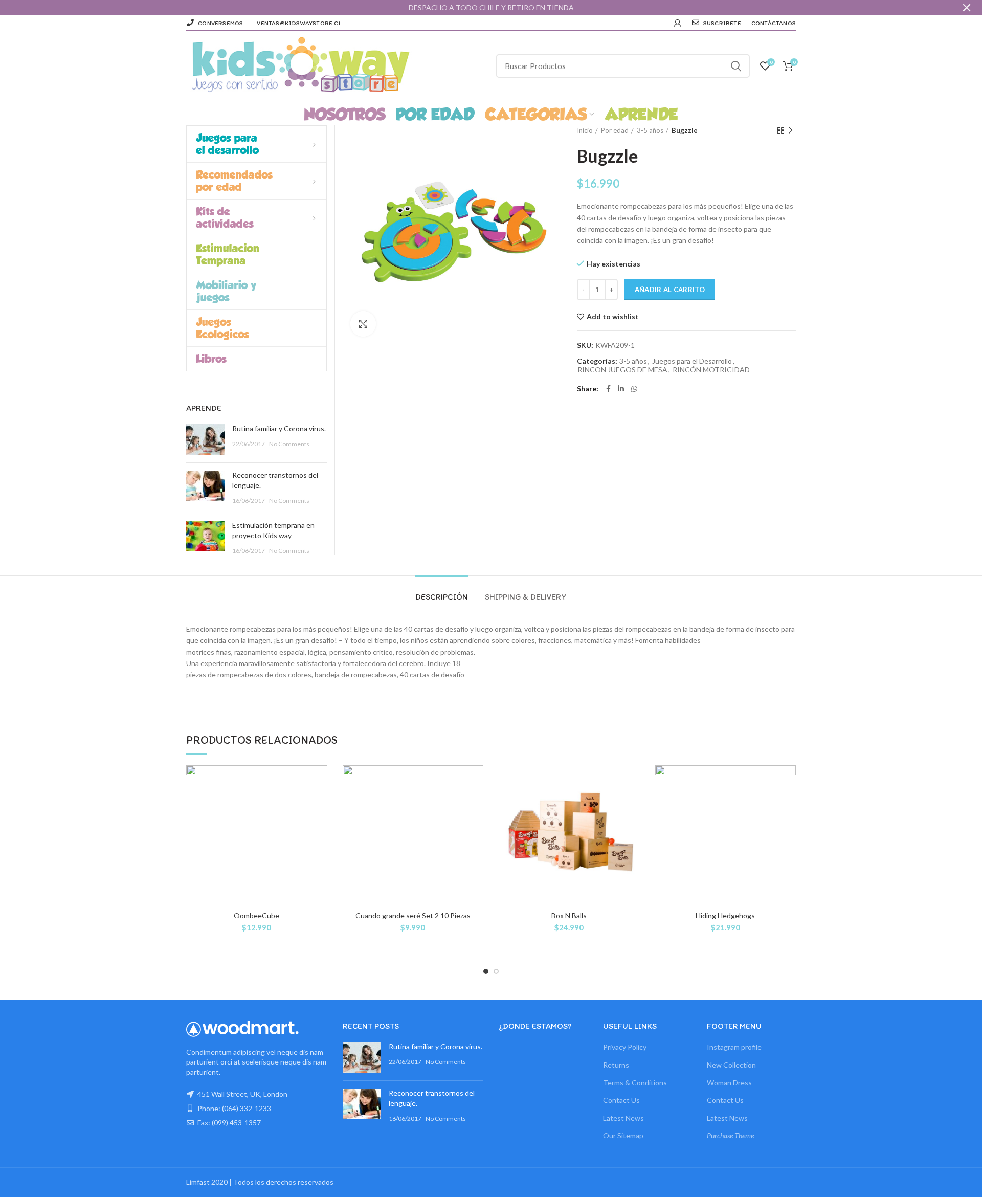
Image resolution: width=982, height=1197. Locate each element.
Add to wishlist (613, 316)
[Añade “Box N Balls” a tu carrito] (632, 804)
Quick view (319, 827)
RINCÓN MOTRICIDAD (711, 370)
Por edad (615, 130)
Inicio (585, 130)
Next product (791, 130)
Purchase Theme (730, 1135)
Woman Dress (729, 1082)
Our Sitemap (623, 1135)
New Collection (731, 1064)
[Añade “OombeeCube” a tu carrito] (319, 804)
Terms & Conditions (635, 1082)
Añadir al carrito (670, 289)
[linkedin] (621, 388)
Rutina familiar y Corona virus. (279, 428)
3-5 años (650, 130)
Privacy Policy (624, 1047)
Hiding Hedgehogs (725, 915)
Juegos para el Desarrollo (692, 361)
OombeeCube (256, 915)
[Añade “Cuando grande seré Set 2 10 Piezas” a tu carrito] (475, 804)
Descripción (441, 597)
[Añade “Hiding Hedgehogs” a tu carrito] (788, 804)
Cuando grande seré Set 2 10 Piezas (413, 915)
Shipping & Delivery (526, 597)
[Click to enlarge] (363, 324)
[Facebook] (608, 388)
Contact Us (621, 1100)
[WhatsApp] (634, 388)
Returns (616, 1064)
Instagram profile (734, 1047)
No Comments (289, 444)
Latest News (623, 1118)
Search (736, 66)
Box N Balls (569, 915)
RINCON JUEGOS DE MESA (622, 370)
